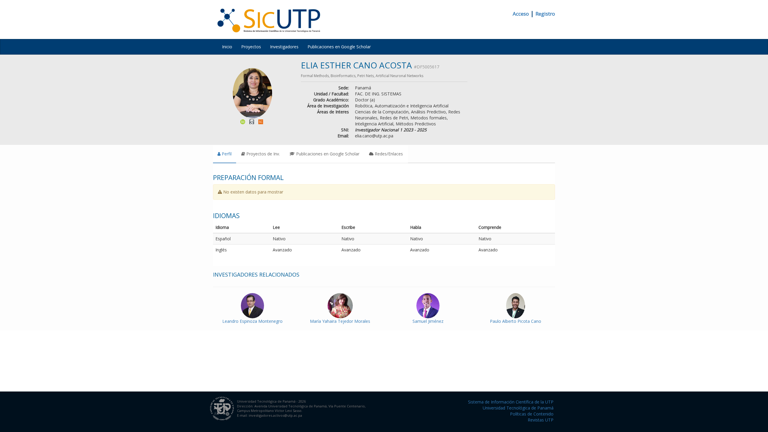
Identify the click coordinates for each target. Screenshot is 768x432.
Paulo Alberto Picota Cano (515, 321)
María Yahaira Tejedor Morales (340, 321)
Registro (545, 13)
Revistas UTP (541, 420)
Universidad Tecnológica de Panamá (518, 408)
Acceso (521, 13)
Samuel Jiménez (427, 321)
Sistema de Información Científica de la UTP (511, 402)
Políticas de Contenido (532, 414)
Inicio (227, 47)
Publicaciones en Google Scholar (339, 47)
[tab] (224, 154)
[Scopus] (260, 121)
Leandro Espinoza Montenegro (252, 321)
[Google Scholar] (251, 121)
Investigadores (284, 47)
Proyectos (251, 47)
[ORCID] (242, 121)
